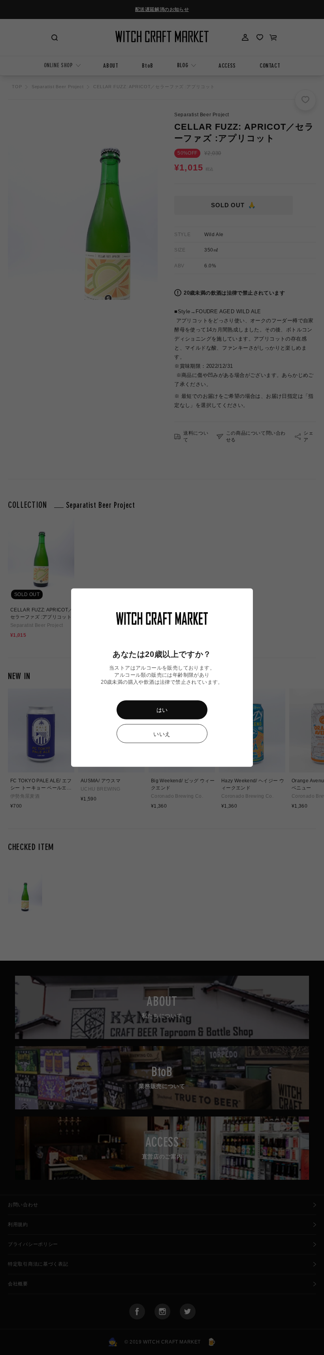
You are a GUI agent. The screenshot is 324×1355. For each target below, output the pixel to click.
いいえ (161, 733)
